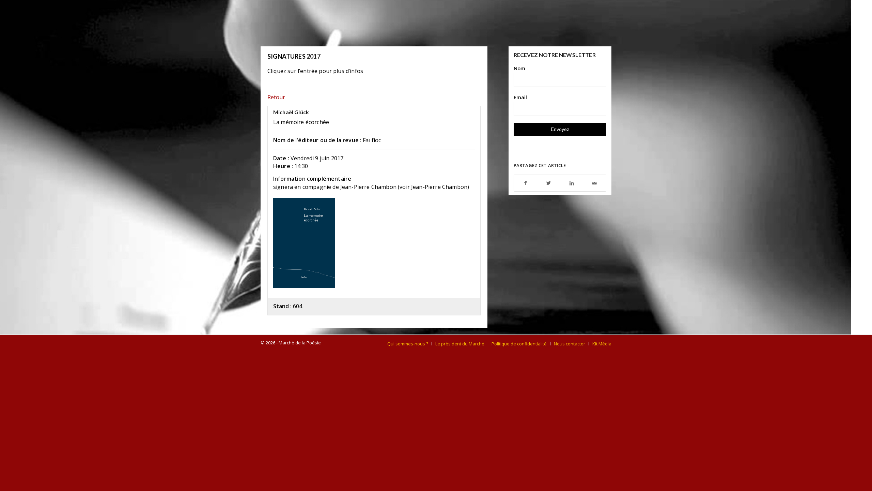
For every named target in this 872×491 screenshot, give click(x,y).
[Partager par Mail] (594, 183)
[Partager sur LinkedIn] (571, 183)
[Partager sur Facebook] (525, 183)
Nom (519, 68)
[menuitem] (408, 343)
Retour (276, 97)
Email (520, 97)
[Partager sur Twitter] (548, 183)
